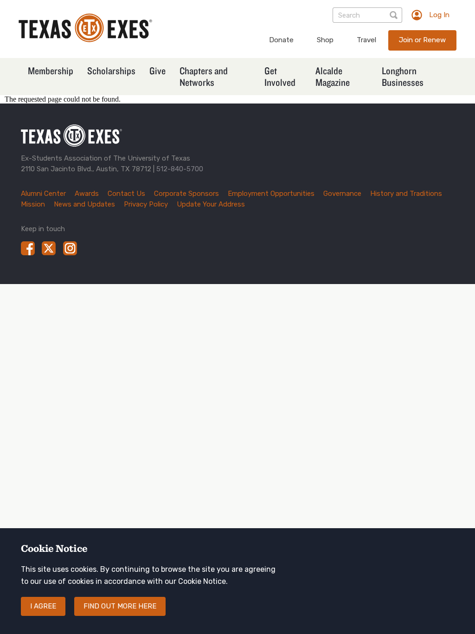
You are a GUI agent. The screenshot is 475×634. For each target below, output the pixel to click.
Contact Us (126, 193)
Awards (87, 193)
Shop (325, 40)
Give (157, 71)
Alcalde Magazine (332, 76)
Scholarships (111, 71)
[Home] (85, 40)
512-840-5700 (179, 169)
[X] (49, 248)
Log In (439, 15)
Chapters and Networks (204, 76)
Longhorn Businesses (403, 76)
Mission (33, 204)
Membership (50, 71)
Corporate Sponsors (186, 193)
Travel (366, 40)
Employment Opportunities (271, 193)
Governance (342, 193)
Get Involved (279, 76)
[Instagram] (70, 248)
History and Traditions (406, 193)
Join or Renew (422, 40)
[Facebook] (28, 248)
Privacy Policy (146, 204)
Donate (281, 40)
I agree (43, 606)
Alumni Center (43, 193)
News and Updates (84, 204)
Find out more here (119, 606)
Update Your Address (211, 204)
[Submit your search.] (394, 15)
